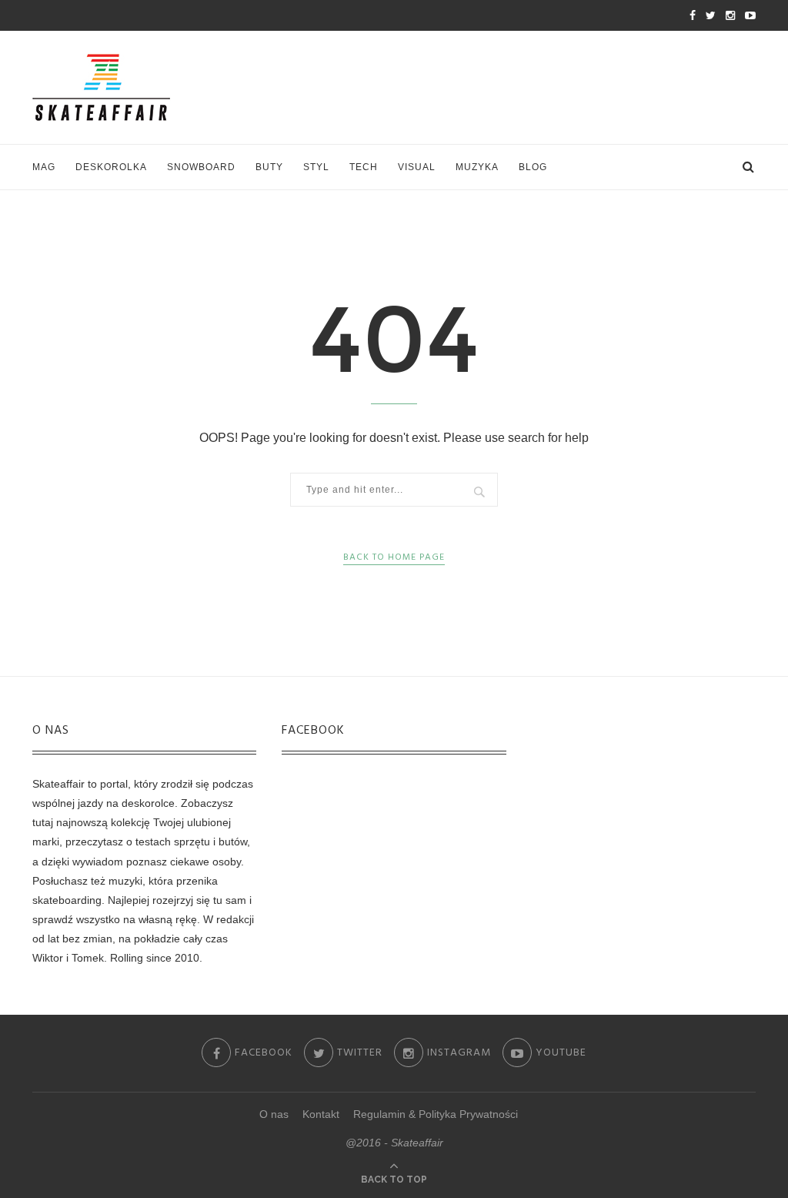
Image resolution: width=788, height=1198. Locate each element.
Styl (316, 167)
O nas (274, 1114)
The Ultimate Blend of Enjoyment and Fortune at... (203, 16)
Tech (363, 167)
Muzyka (477, 167)
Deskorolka (111, 167)
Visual (417, 167)
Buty (269, 167)
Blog (533, 167)
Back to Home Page (394, 557)
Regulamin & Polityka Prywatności (435, 1114)
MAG (43, 167)
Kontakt (320, 1114)
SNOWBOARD (201, 167)
